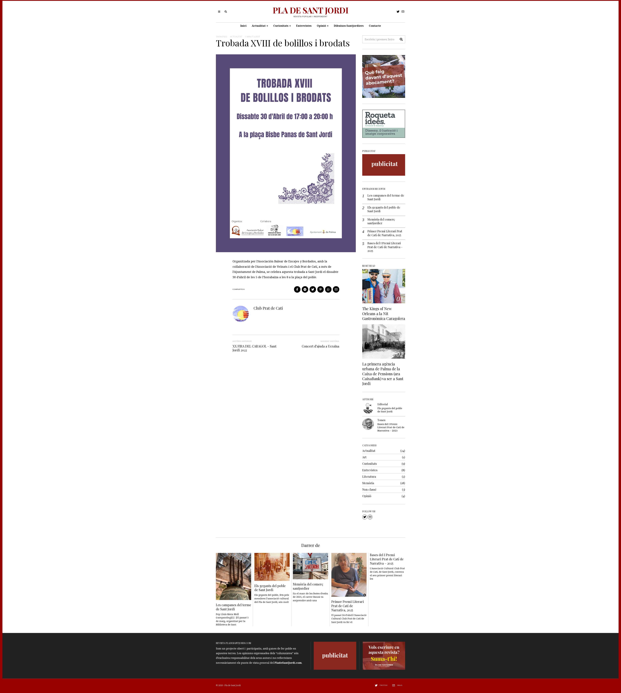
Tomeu (381, 420)
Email (400, 685)
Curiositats (280, 26)
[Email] (403, 12)
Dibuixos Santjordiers (349, 26)
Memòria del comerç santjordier (381, 221)
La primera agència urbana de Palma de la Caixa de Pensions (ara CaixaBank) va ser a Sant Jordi (382, 373)
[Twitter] (398, 12)
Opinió (321, 26)
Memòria (368, 483)
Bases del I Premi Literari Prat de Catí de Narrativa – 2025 (385, 247)
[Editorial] (368, 408)
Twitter (383, 685)
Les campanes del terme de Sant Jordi (385, 197)
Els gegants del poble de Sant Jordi (383, 209)
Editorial (382, 404)
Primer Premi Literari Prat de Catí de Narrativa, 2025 (384, 233)
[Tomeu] (368, 424)
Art (364, 457)
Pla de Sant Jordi (232, 685)
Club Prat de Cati (268, 308)
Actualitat (259, 26)
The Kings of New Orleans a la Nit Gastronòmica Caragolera (383, 313)
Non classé (369, 489)
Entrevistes (303, 26)
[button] (401, 39)
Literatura (369, 476)
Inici (243, 26)
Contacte (375, 26)
